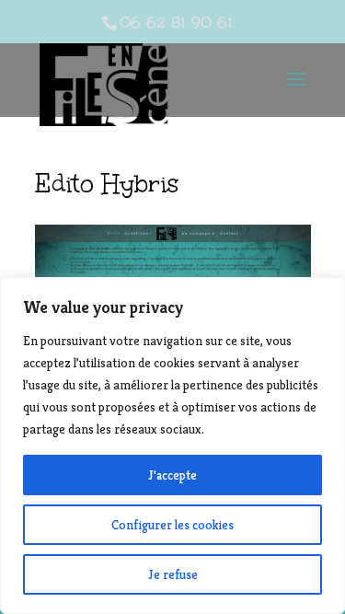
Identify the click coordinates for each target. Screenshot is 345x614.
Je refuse (173, 574)
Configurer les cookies (172, 524)
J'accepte (172, 475)
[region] (172, 445)
